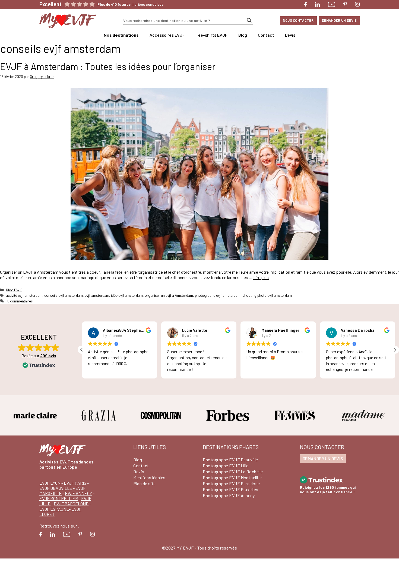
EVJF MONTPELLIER (58, 498)
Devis (290, 34)
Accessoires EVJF (167, 34)
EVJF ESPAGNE (54, 509)
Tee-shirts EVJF (211, 34)
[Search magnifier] (249, 20)
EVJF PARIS (75, 482)
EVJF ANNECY (78, 493)
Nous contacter (298, 20)
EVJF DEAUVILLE (55, 488)
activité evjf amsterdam (24, 295)
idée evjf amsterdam (127, 295)
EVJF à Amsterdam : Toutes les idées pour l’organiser (108, 66)
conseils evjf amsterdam (63, 295)
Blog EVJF (14, 290)
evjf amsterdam (97, 295)
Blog (242, 34)
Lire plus (261, 277)
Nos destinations (121, 34)
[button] (395, 350)
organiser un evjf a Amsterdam (169, 295)
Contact (266, 34)
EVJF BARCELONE (71, 503)
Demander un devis (339, 20)
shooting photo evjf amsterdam (267, 295)
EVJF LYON (50, 482)
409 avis (48, 355)
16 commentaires (19, 301)
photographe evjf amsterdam (217, 295)
